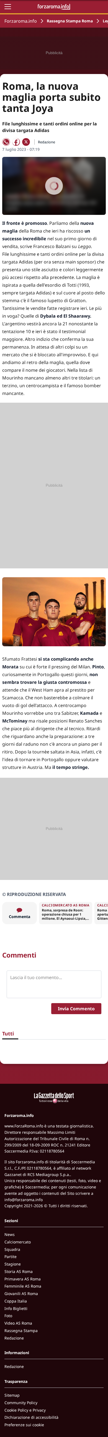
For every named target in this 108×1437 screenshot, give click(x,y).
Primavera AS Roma (22, 1279)
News (9, 1234)
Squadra (12, 1249)
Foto (8, 1315)
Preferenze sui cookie (24, 1424)
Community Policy (20, 1402)
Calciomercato (17, 1241)
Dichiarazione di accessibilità (31, 1417)
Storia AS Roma (18, 1271)
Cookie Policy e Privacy (25, 1410)
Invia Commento (76, 1009)
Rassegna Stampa (21, 1330)
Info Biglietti (15, 1308)
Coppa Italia (15, 1301)
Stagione (12, 1264)
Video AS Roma (18, 1323)
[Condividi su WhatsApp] (6, 142)
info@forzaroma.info (23, 1199)
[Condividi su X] (26, 142)
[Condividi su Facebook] (16, 142)
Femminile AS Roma (22, 1286)
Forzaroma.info (20, 21)
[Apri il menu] (7, 6)
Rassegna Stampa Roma (70, 20)
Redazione (14, 1338)
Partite (10, 1256)
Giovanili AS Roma (21, 1293)
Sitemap (12, 1395)
